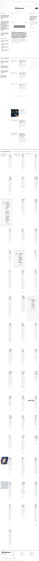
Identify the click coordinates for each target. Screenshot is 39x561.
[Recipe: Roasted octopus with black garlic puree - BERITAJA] (17, 418)
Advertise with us (14, 558)
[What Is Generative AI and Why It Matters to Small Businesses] (15, 63)
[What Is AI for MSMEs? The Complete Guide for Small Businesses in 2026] (17, 180)
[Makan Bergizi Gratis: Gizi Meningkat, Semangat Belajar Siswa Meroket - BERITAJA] (17, 460)
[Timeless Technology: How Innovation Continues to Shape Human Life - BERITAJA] (30, 352)
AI (22, 11)
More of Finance (7, 223)
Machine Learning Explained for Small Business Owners (5, 50)
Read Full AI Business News (16, 42)
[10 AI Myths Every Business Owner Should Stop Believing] (15, 123)
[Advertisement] (19, 4)
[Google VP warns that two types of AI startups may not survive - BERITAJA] (17, 438)
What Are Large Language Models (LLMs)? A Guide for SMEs (4, 41)
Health (8, 558)
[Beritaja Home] (19, 8)
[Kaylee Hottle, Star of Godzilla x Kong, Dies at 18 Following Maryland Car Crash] (4, 253)
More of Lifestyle (20, 264)
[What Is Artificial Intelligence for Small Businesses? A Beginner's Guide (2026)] (4, 180)
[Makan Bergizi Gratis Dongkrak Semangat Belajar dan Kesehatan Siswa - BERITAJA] (30, 460)
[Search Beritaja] (34, 8)
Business (4, 558)
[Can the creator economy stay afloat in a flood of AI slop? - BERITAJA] (30, 399)
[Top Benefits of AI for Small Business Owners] (30, 157)
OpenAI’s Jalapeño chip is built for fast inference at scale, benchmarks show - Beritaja (5, 17)
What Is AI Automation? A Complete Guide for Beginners (5, 33)
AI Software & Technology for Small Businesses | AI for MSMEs (5, 47)
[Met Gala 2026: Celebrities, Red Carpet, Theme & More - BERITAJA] (30, 326)
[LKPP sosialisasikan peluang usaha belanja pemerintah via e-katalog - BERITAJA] (17, 374)
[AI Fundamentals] (15, 113)
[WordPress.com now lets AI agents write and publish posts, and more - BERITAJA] (30, 374)
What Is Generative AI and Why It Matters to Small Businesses (34, 18)
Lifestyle (10, 558)
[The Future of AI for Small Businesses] (15, 87)
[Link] (3, 554)
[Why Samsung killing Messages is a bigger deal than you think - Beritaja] (17, 352)
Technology (7, 558)
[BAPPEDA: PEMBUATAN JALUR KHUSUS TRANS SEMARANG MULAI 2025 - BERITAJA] (4, 374)
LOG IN (36, 8)
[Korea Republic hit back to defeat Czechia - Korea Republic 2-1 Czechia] (17, 273)
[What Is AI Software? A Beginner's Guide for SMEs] (15, 76)
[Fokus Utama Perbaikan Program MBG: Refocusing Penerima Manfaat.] (17, 326)
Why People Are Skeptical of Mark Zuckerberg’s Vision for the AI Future (5, 44)
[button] (13, 22)
